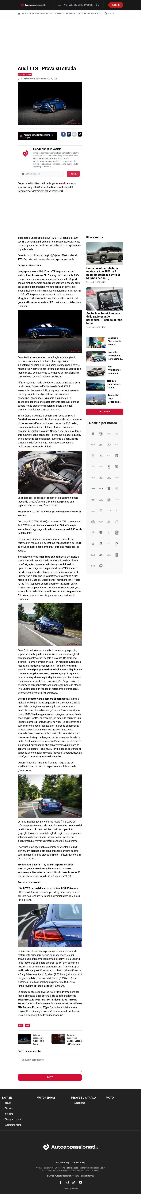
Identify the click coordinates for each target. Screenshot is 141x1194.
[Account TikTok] (73, 1182)
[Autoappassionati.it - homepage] (33, 5)
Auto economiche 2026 (90, 13)
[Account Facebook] (60, 1182)
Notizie (68, 5)
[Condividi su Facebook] (63, 134)
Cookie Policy (79, 1162)
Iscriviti (73, 173)
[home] (19, 13)
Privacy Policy (62, 1162)
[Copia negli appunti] (80, 134)
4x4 (27, 1025)
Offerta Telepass (65, 13)
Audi (63, 183)
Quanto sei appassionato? (37, 13)
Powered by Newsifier (71, 1188)
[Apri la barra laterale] (59, 5)
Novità (78, 5)
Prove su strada (24, 74)
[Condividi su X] (69, 134)
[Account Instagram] (67, 1182)
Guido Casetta (29, 79)
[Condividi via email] (74, 134)
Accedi (116, 5)
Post (50, 1077)
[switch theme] (97, 5)
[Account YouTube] (80, 1182)
